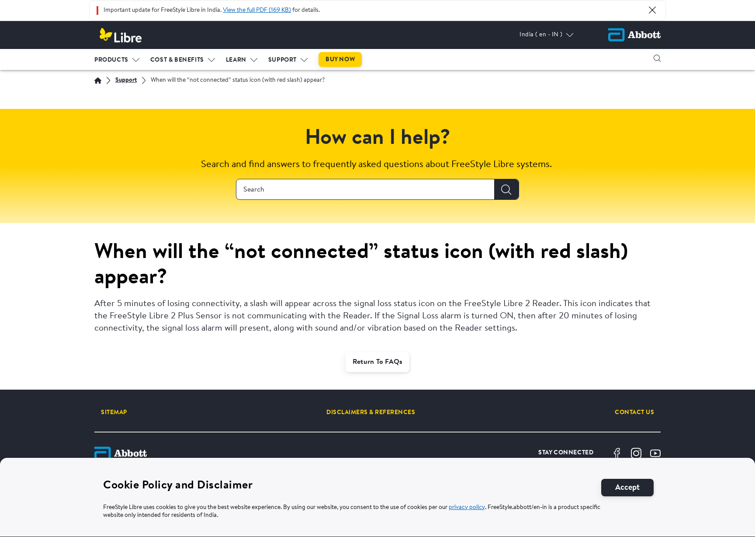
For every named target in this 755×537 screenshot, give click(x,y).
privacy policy (467, 508)
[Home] (97, 80)
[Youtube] (655, 453)
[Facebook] (617, 453)
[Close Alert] (652, 10)
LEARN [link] (236, 60)
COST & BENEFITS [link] (177, 60)
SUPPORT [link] (282, 60)
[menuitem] (117, 58)
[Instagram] (636, 453)
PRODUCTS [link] (111, 60)
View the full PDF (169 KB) (257, 10)
